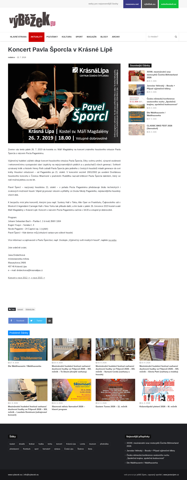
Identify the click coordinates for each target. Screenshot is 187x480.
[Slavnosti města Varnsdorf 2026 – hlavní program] (71, 390)
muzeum (92, 444)
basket (12, 444)
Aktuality (36, 37)
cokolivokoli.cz (168, 4)
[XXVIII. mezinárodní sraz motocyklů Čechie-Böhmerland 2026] (137, 75)
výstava (57, 449)
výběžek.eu (149, 4)
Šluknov (80, 449)
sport (36, 449)
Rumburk (26, 449)
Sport (79, 37)
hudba (41, 444)
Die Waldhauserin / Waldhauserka (24, 366)
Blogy (104, 37)
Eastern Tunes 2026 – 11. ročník (111, 406)
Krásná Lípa (30, 309)
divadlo (22, 444)
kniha (50, 444)
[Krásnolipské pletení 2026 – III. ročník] (159, 390)
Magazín (91, 37)
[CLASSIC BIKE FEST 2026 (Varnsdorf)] (137, 129)
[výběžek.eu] (33, 20)
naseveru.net (132, 4)
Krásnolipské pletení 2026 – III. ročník (158, 406)
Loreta (82, 444)
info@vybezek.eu (31, 475)
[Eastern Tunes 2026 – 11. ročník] (115, 390)
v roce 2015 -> (38, 277)
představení (14, 449)
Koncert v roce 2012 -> (19, 277)
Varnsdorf (46, 449)
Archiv (116, 37)
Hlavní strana (18, 37)
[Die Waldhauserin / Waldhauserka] (137, 116)
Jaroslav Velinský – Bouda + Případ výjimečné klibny (151, 451)
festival (31, 444)
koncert (20, 309)
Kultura (67, 37)
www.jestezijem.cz (171, 475)
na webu (112, 240)
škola (90, 449)
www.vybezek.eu (15, 475)
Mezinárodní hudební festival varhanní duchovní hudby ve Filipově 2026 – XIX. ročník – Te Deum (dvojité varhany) (71, 369)
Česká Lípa (68, 449)
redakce (11, 57)
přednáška (104, 444)
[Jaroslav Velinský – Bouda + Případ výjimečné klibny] (137, 89)
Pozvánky (52, 37)
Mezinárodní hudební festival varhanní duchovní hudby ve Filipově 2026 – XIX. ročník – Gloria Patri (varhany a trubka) (159, 369)
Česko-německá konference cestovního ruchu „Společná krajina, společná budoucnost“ (162, 102)
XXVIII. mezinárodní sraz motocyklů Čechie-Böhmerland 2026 (162, 75)
